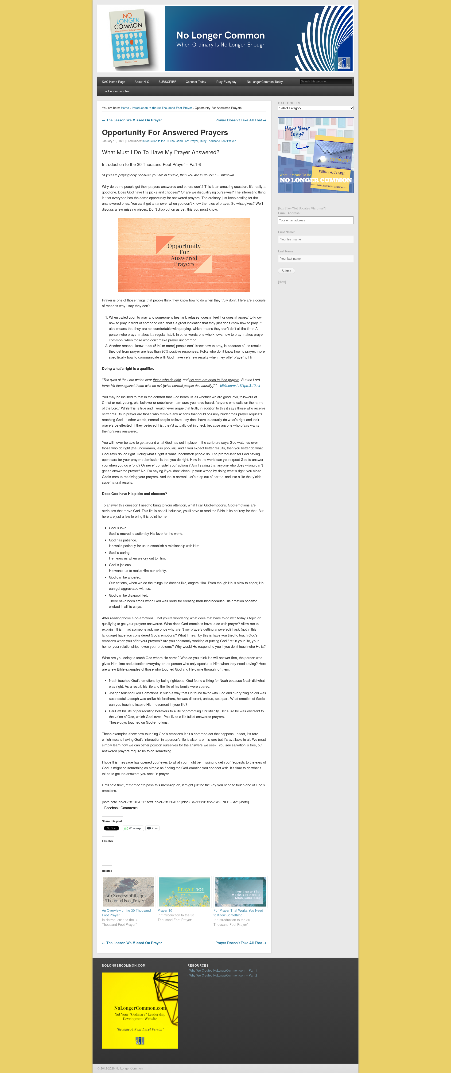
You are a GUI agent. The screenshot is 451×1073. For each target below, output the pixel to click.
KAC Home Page (113, 81)
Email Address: (289, 213)
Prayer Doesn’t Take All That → (240, 120)
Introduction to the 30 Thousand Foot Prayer (162, 107)
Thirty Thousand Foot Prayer (217, 141)
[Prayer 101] (183, 892)
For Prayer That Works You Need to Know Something (238, 912)
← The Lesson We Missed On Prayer (132, 120)
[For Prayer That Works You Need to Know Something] (239, 892)
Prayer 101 (166, 910)
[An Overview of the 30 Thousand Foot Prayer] (127, 892)
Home (125, 107)
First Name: (286, 232)
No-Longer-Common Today (265, 81)
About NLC (142, 81)
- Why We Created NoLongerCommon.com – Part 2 (222, 975)
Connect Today (196, 81)
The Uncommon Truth (116, 91)
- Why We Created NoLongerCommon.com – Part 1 (222, 970)
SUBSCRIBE (167, 81)
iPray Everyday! (226, 81)
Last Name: (286, 251)
